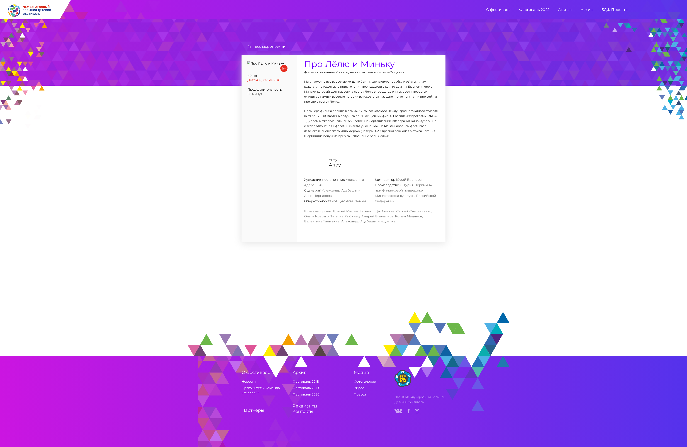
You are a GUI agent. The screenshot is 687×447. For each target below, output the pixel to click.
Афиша (565, 10)
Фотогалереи (365, 382)
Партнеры (253, 410)
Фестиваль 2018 (306, 382)
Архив (300, 372)
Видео (359, 388)
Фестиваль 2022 (534, 10)
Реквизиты (305, 406)
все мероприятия (271, 46)
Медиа (361, 372)
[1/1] (265, 278)
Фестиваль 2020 (306, 394)
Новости (249, 382)
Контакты (303, 411)
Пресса (360, 394)
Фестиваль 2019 (306, 388)
